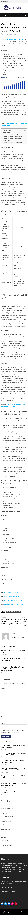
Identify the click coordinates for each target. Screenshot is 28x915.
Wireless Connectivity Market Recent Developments (12, 139)
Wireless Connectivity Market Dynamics (12, 136)
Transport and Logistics (7, 846)
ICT (1, 21)
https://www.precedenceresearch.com (14, 588)
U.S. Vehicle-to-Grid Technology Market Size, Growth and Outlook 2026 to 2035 (12, 761)
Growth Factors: (6, 132)
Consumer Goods (5, 819)
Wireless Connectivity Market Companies (13, 142)
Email (2, 716)
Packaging (3, 837)
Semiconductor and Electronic (9, 843)
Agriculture (4, 811)
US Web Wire (13, 911)
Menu (4, 15)
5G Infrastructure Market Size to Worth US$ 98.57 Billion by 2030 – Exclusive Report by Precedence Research (13, 669)
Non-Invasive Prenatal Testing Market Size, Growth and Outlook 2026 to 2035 (14, 784)
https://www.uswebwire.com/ (12, 596)
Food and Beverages (6, 824)
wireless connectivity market (15, 39)
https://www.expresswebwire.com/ (13, 592)
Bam (9, 912)
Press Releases (5, 840)
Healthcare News (5, 829)
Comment (3, 688)
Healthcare (4, 827)
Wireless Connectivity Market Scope (11, 134)
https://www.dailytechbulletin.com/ (13, 600)
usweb (6, 34)
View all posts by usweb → (17, 637)
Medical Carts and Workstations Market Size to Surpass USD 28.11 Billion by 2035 (13, 769)
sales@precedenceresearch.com (13, 584)
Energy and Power (6, 821)
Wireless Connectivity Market (13, 611)
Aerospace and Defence (7, 808)
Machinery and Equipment (8, 835)
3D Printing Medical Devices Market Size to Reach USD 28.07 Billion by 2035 (13, 754)
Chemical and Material (7, 816)
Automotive (4, 813)
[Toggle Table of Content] (24, 130)
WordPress (3, 912)
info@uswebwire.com (11, 891)
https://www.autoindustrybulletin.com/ (14, 604)
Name (2, 709)
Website (3, 723)
